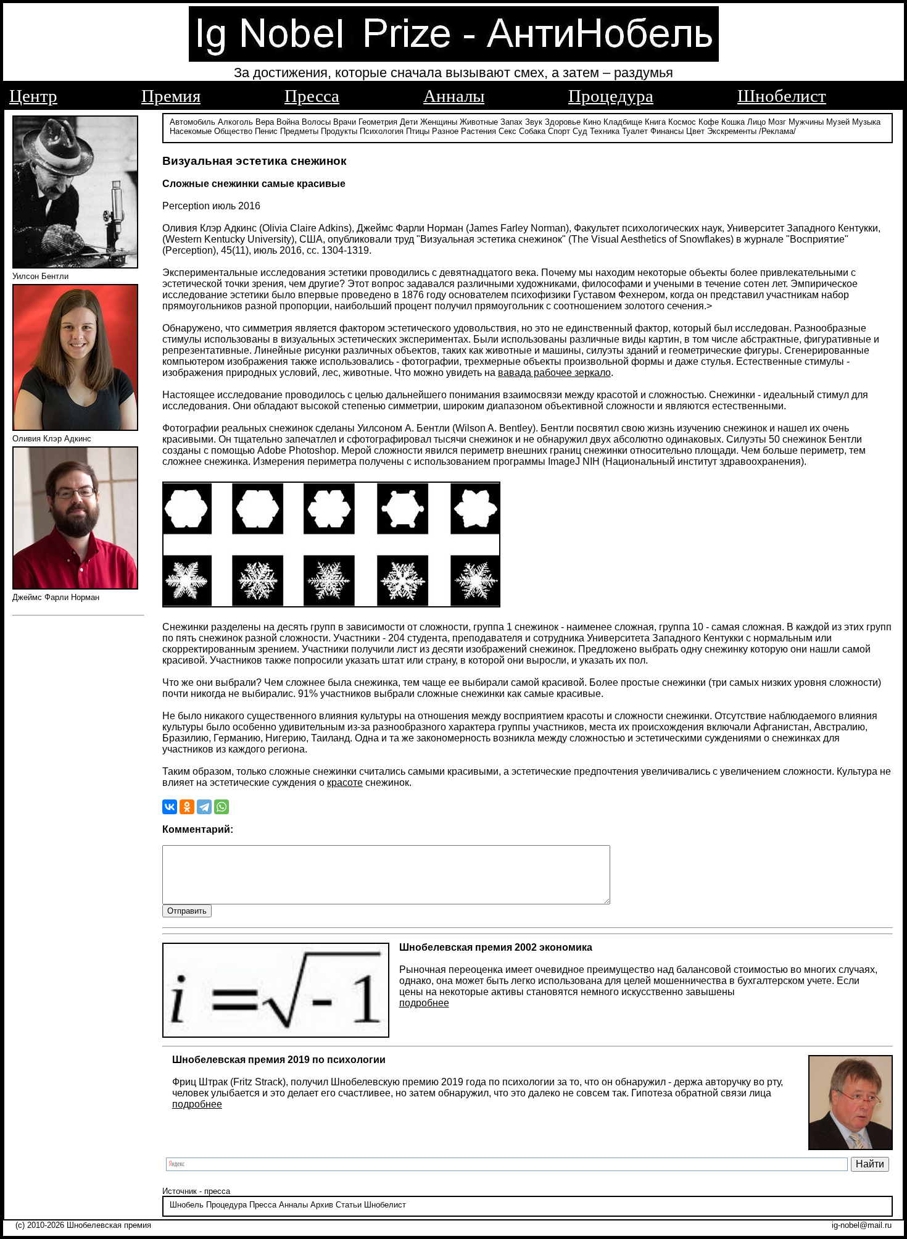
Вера (264, 122)
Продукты (339, 131)
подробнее (424, 1003)
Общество (233, 131)
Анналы (453, 96)
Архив (321, 1204)
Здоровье (563, 122)
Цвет (695, 131)
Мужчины (806, 122)
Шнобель (187, 1204)
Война (287, 122)
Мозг (777, 122)
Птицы (417, 131)
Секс (507, 131)
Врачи (344, 122)
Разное (445, 131)
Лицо (756, 122)
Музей (838, 122)
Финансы (667, 131)
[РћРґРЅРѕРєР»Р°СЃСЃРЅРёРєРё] (187, 806)
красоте (345, 782)
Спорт (559, 131)
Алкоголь (235, 122)
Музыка (866, 122)
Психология (382, 131)
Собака (532, 131)
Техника (604, 131)
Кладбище (622, 122)
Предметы (299, 131)
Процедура (610, 96)
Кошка (733, 122)
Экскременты (731, 131)
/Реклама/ (777, 131)
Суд (580, 131)
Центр (33, 96)
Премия (171, 96)
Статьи (349, 1204)
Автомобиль (192, 122)
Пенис (266, 131)
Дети (409, 122)
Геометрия (377, 122)
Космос (682, 122)
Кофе (708, 122)
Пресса (311, 96)
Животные (479, 122)
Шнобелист (781, 96)
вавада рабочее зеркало (554, 372)
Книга (655, 122)
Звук (533, 122)
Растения (478, 131)
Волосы (316, 122)
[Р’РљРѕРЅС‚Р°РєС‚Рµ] (169, 806)
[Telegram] (204, 806)
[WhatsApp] (221, 806)
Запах (511, 122)
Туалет (635, 131)
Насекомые (191, 131)
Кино (592, 122)
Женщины (438, 122)
